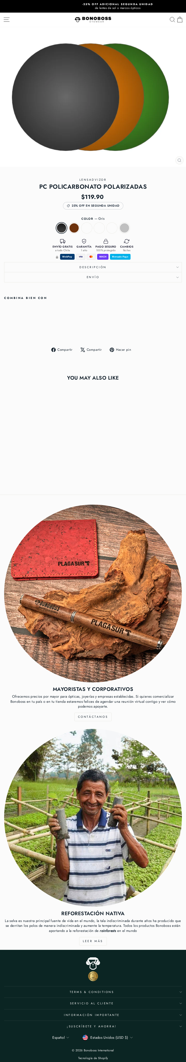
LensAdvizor (93, 180)
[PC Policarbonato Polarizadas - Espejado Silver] (35, 331)
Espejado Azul (99, 228)
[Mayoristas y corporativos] (93, 593)
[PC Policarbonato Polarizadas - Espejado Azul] (23, 331)
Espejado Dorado (112, 228)
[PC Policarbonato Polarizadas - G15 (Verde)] (18, 331)
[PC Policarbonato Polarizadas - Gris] (7, 331)
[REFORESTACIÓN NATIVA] (93, 818)
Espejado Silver (124, 228)
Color (93, 218)
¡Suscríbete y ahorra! (91, 1026)
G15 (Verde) (86, 228)
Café (74, 228)
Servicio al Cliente (92, 1003)
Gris (61, 228)
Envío (93, 277)
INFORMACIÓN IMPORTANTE (92, 1015)
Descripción (93, 267)
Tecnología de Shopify (93, 1058)
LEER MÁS (93, 941)
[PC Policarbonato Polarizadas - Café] (12, 331)
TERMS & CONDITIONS (92, 992)
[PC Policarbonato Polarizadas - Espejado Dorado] (29, 331)
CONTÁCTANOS (93, 717)
